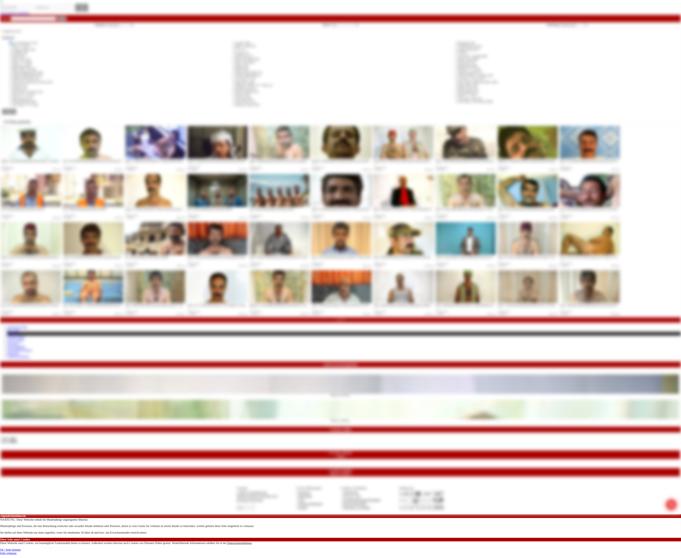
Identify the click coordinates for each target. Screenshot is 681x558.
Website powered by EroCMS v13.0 (257, 496)
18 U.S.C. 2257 (352, 496)
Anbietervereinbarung (310, 503)
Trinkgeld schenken (18, 356)
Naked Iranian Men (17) (248, 72)
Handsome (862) (21, 65)
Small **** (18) (467, 95)
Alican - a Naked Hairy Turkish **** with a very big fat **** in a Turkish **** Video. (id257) (352, 305)
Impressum (304, 492)
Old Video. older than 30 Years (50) (32, 82)
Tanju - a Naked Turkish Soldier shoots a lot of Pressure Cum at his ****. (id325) (408, 257)
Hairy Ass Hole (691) (247, 59)
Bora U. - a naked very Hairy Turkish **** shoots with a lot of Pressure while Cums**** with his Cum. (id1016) (173, 161)
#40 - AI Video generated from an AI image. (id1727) (272, 209)
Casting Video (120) (23, 49)
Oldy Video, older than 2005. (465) (478, 82)
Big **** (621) (21, 46)
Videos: (8, 438)
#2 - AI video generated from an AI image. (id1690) (147, 257)
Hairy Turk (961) (244, 62)
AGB (301, 500)
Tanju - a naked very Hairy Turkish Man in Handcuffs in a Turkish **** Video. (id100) (410, 305)
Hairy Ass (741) (21, 59)
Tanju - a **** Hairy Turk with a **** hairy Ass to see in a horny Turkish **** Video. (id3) (164, 209)
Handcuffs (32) (466, 62)
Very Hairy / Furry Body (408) (475, 101)
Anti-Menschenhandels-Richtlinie (361, 500)
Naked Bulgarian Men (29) (27, 72)
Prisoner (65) (19, 88)
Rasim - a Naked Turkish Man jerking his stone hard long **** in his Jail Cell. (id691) (286, 257)
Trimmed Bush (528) (24, 101)
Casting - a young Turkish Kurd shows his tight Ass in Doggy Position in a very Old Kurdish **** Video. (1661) (235, 161)
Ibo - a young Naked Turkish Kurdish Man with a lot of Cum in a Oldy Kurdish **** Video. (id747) (105, 161)
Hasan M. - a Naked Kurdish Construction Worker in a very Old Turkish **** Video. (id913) (351, 161)
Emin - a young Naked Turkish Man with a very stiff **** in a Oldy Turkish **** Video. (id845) (601, 209)
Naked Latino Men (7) (248, 75)
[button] (62, 18)
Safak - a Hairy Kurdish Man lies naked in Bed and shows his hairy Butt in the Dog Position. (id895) (540, 209)
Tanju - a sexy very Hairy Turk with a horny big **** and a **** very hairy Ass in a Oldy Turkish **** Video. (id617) (610, 257)
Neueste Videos (16, 337)
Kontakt (302, 507)
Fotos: (9, 441)
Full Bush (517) (244, 56)
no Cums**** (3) (245, 78)
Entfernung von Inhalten (356, 507)
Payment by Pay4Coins (250, 500)
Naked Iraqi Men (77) (470, 72)
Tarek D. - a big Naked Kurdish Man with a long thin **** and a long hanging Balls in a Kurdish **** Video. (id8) (49, 161)
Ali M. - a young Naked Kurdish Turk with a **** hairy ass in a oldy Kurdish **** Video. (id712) (353, 209)
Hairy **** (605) (22, 62)
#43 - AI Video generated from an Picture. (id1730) (84, 209)
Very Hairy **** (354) (25, 104)
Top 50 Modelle (16, 346)
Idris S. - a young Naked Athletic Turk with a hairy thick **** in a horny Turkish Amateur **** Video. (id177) (482, 209)
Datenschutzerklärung (239, 543)
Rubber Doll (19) (467, 88)
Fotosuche (13, 343)
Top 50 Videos (15, 340)
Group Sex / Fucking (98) (472, 56)
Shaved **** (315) (23, 95)
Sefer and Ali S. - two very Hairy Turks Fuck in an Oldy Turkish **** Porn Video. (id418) (412, 161)
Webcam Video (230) (247, 104)
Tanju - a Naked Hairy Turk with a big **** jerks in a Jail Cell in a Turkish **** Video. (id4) (413, 209)
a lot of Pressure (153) (24, 42)
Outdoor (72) (19, 85)
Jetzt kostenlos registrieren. (15, 13)
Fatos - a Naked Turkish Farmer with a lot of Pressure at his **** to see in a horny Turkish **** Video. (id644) (172, 305)
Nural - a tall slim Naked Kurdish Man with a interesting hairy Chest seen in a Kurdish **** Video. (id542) (232, 257)
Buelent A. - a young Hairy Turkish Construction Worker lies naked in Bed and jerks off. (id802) (538, 161)
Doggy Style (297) (468, 49)
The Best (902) (243, 98)
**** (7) (240, 49)
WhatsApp (13, 353)
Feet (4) (462, 52)
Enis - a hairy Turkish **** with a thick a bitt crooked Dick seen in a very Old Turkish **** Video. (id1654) (109, 305)
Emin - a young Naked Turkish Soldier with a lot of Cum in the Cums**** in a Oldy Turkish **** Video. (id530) (483, 161)
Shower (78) (242, 95)
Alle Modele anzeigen (19, 350)
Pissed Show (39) (468, 85)
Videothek (13, 333)
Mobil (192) (242, 68)
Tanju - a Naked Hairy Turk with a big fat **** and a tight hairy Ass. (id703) (468, 305)
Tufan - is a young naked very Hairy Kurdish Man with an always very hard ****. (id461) (474, 257)
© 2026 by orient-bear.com (252, 492)
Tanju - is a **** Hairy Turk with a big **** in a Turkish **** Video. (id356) (220, 305)
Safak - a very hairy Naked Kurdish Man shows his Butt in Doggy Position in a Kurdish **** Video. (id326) (47, 257)
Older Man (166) (244, 82)
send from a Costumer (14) (27, 91)
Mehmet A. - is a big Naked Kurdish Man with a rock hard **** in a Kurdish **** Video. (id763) (291, 305)
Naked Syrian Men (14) (25, 78)
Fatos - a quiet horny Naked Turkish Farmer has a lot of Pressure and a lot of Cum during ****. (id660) (603, 305)
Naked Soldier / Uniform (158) (475, 75)
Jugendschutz (350, 492)
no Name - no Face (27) (471, 78)
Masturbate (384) (467, 65)
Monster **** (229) (469, 68)
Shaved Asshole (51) (247, 91)
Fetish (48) (18, 56)
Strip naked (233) (22, 98)
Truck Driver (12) (245, 101)
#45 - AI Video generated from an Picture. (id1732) (22, 209)
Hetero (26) (241, 65)
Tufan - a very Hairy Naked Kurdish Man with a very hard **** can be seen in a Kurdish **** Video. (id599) (544, 257)
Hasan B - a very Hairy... (340, 395)
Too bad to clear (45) (469, 98)
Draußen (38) (19, 52)
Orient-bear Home (17, 326)
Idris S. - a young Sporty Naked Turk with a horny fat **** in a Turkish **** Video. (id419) (537, 305)
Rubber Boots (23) (245, 88)
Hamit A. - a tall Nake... (340, 420)
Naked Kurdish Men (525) (27, 75)
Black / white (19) (245, 46)
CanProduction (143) (470, 46)
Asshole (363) (243, 42)
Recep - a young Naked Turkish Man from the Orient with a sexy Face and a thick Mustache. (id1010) (603, 161)
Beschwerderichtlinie (355, 503)
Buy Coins (13, 330)
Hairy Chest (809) (468, 59)
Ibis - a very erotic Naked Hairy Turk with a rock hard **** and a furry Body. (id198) (37, 305)
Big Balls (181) (466, 42)
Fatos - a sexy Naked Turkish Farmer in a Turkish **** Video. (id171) (341, 257)
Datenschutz (305, 496)
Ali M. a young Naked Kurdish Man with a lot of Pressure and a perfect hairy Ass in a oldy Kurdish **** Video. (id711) (114, 257)
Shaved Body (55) (468, 91)
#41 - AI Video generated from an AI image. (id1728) (209, 209)
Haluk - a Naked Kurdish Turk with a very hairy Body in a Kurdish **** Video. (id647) (287, 161)
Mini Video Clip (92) (24, 68)
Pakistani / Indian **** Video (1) (253, 85)
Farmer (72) (242, 52)
